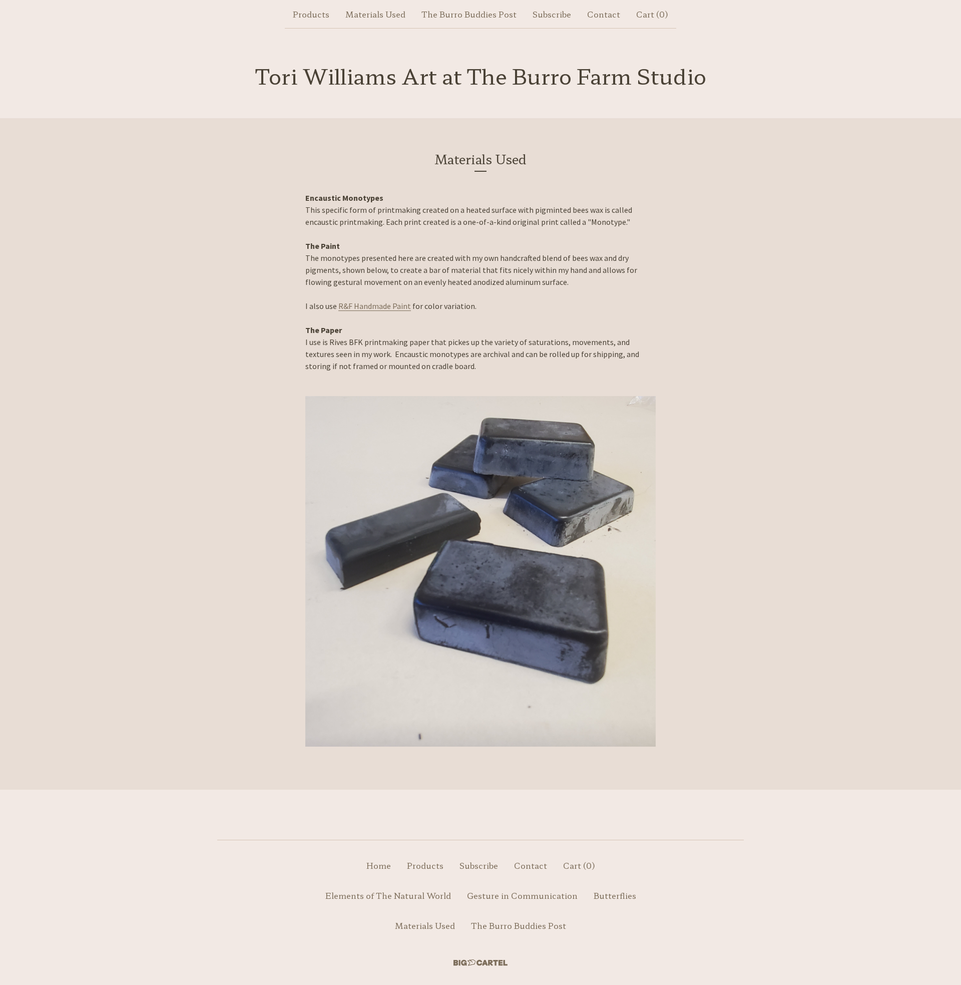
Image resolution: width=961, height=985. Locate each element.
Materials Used (375, 14)
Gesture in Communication (522, 895)
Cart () (652, 14)
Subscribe (552, 14)
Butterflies (615, 895)
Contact (603, 14)
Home (378, 865)
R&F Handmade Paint (374, 306)
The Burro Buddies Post (469, 14)
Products (311, 14)
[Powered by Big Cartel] (480, 962)
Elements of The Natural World (388, 895)
